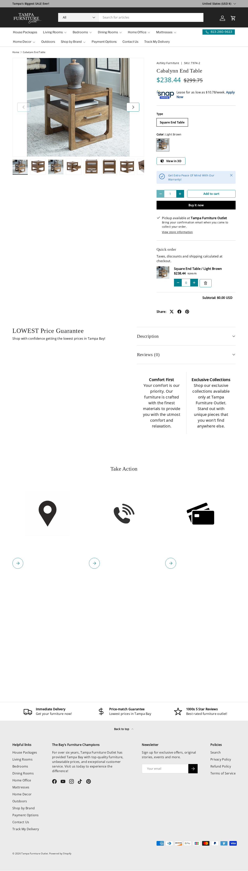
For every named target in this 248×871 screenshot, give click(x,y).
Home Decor (22, 42)
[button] (233, 18)
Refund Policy (220, 766)
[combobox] (131, 17)
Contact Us (130, 42)
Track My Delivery (157, 42)
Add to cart (211, 194)
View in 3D (173, 161)
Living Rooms (53, 32)
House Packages (25, 32)
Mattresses (164, 32)
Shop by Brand (71, 42)
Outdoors (48, 42)
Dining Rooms (108, 32)
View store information (177, 232)
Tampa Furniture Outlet (34, 853)
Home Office (137, 32)
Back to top (122, 729)
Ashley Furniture (168, 63)
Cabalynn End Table (34, 52)
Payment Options (104, 42)
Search (215, 752)
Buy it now (196, 205)
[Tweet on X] (172, 311)
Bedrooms (80, 32)
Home (15, 52)
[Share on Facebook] (179, 311)
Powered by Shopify (60, 853)
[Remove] (206, 283)
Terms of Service (223, 773)
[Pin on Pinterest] (187, 311)
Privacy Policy (220, 759)
